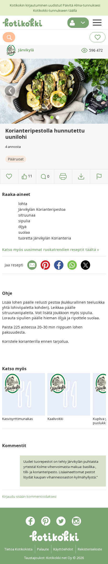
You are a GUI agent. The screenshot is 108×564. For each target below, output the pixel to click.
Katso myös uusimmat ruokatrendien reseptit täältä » (50, 249)
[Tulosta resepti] (63, 176)
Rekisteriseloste (90, 549)
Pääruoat (16, 159)
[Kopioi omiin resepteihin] (81, 176)
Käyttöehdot (63, 549)
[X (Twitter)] (85, 265)
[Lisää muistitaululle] (9, 176)
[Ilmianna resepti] (99, 176)
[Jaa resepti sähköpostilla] (32, 265)
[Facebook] (58, 265)
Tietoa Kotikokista (18, 549)
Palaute (43, 549)
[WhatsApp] (72, 265)
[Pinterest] (45, 265)
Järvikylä (25, 49)
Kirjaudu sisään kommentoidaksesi (29, 496)
